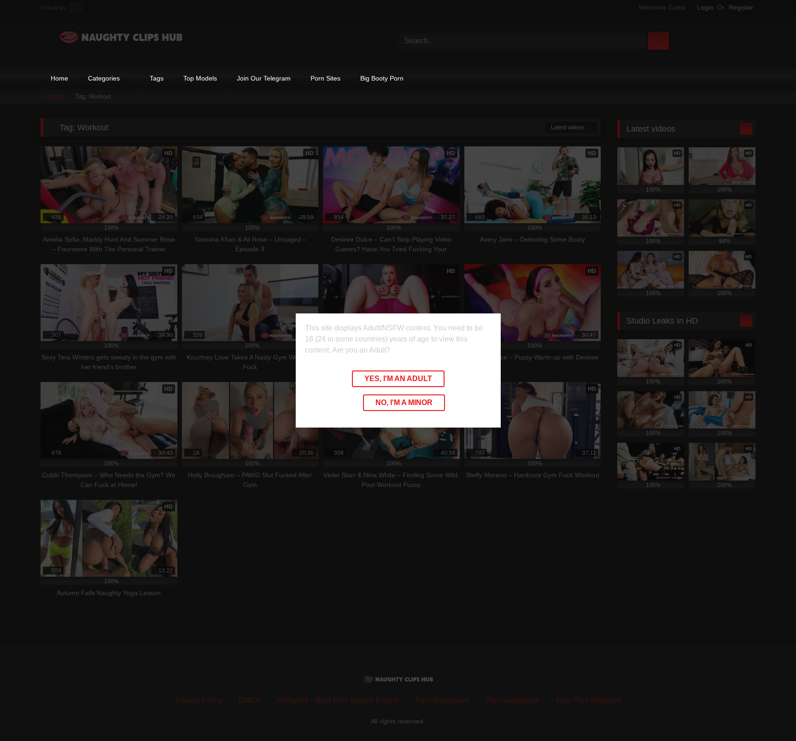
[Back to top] (768, 714)
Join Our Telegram (264, 78)
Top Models (200, 78)
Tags (157, 78)
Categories (104, 78)
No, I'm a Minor (404, 402)
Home (59, 78)
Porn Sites (325, 78)
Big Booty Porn (382, 78)
